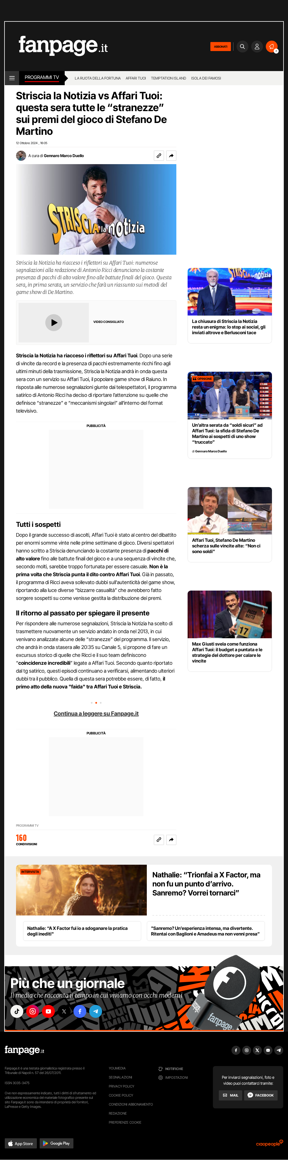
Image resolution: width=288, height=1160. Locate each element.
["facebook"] (79, 1011)
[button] (171, 156)
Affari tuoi (136, 78)
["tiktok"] (16, 1011)
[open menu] (12, 78)
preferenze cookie (125, 1122)
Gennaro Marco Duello (64, 155)
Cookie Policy (121, 1095)
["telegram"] (95, 1011)
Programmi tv (42, 77)
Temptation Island (168, 78)
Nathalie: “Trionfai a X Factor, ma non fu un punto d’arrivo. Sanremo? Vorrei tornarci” (206, 883)
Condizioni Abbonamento (131, 1104)
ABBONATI (220, 46)
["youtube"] (48, 1011)
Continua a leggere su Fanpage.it (96, 713)
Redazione (118, 1113)
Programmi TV (27, 825)
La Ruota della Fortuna (98, 78)
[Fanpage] (24, 1050)
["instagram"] (32, 1011)
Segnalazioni (120, 1077)
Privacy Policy (121, 1086)
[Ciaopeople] (269, 1145)
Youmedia (117, 1068)
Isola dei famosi (206, 78)
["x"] (64, 1011)
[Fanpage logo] (56, 46)
